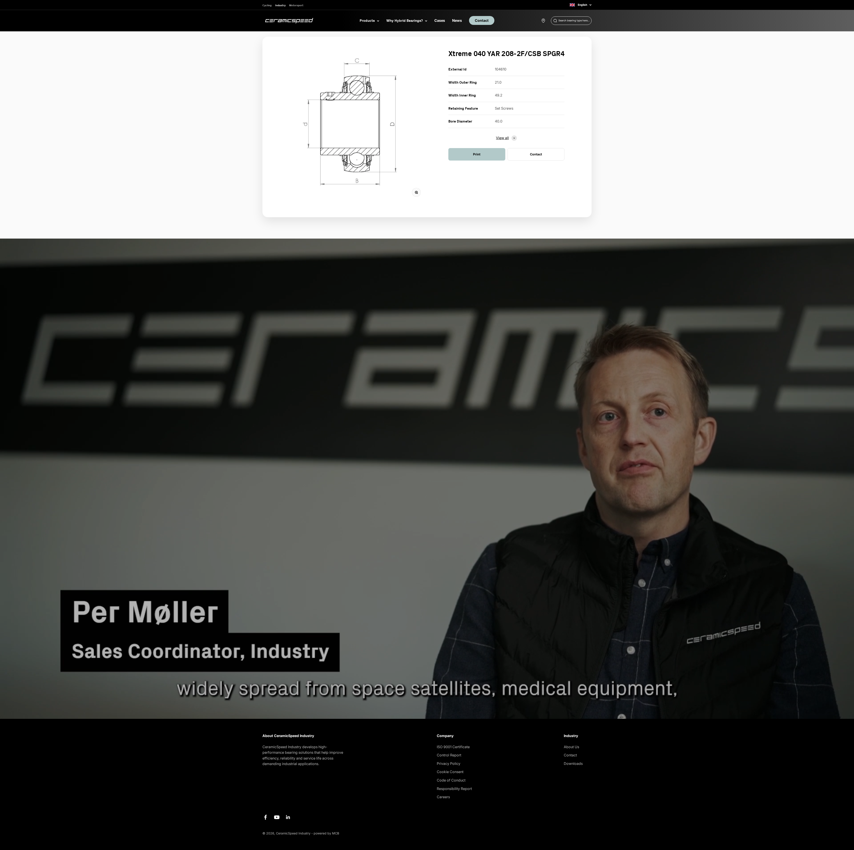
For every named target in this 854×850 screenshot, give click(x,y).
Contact (482, 20)
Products (367, 20)
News (457, 20)
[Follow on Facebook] (265, 817)
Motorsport (296, 5)
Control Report (449, 755)
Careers (443, 797)
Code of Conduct (451, 780)
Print (476, 154)
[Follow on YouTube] (277, 817)
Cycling (267, 5)
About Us (571, 747)
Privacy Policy (448, 763)
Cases (439, 20)
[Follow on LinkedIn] (288, 817)
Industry (280, 5)
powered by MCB (326, 833)
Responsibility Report (454, 788)
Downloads (573, 763)
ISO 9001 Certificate (453, 747)
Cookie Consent (450, 772)
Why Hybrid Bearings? (404, 20)
